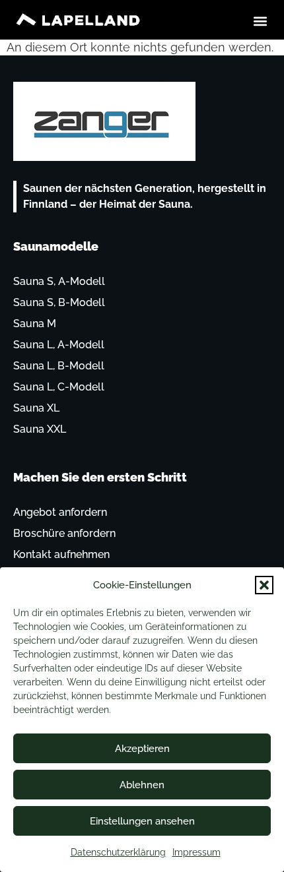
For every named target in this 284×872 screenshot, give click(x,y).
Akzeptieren (142, 749)
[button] (264, 585)
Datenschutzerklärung (118, 852)
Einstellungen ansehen (142, 821)
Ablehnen (142, 785)
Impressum (196, 852)
